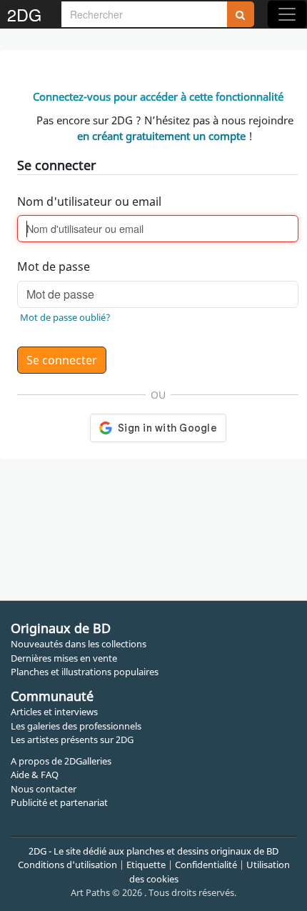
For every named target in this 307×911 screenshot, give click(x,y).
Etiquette (146, 864)
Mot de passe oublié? (65, 317)
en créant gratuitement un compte (161, 136)
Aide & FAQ (35, 774)
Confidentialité (206, 864)
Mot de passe (53, 266)
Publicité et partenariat (59, 802)
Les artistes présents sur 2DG (72, 739)
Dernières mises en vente (64, 658)
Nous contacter (43, 788)
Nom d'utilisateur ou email (89, 201)
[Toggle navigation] (287, 14)
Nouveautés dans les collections (78, 643)
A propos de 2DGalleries (61, 761)
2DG (24, 14)
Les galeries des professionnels (76, 726)
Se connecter (61, 360)
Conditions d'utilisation (67, 864)
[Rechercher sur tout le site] (240, 14)
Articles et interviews (54, 711)
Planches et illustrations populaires (84, 671)
